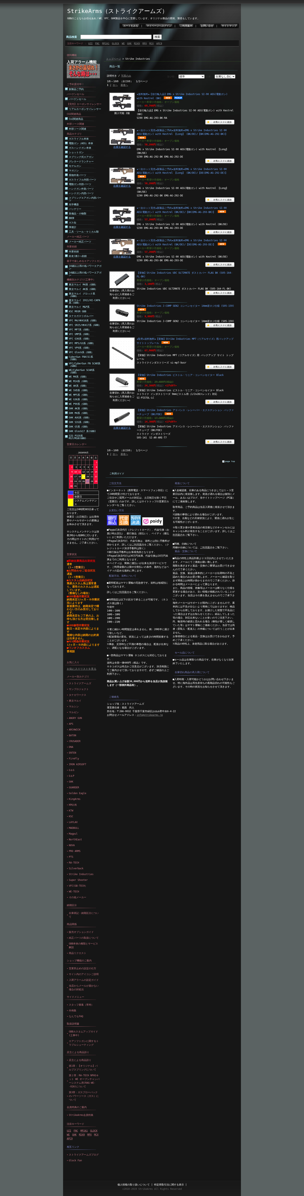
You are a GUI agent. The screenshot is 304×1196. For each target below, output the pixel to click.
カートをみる (130, 25)
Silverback (76, 868)
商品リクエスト (77, 953)
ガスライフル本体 (79, 138)
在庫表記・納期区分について (84, 915)
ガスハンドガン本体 (80, 147)
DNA (71, 747)
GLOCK (115, 43)
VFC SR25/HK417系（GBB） (85, 325)
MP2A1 (105, 43)
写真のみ (126, 75)
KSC (71, 816)
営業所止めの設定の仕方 (82, 968)
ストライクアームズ (80, 683)
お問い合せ (207, 25)
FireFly (74, 758)
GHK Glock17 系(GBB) (82, 431)
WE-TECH (74, 891)
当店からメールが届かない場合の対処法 (84, 987)
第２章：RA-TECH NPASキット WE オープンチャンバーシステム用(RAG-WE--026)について (84, 1081)
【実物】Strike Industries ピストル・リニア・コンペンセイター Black (180, 375)
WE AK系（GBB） (78, 385)
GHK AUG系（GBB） (80, 417)
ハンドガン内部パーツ (81, 193)
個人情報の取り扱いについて (133, 1184)
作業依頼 (74, 251)
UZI (90, 43)
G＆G (71, 770)
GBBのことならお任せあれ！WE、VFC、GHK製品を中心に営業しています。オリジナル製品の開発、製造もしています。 (133, 18)
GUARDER (74, 787)
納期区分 (72, 905)
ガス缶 (72, 222)
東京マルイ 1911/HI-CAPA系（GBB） (84, 301)
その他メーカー (77, 897)
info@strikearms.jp (150, 715)
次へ (115, 85)
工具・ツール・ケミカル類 (84, 231)
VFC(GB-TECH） (78, 885)
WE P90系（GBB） (79, 404)
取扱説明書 (73, 1024)
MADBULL (74, 828)
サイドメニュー (75, 997)
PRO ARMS (74, 851)
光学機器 (74, 204)
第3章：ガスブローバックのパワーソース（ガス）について (84, 1096)
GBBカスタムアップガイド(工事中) (83, 1033)
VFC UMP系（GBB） (80, 334)
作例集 (72, 1010)
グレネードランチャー (81, 161)
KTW (71, 810)
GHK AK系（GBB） (79, 408)
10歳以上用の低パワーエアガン (85, 267)
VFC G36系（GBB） (80, 338)
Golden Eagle (77, 793)
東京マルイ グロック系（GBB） (82, 295)
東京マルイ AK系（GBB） (83, 289)
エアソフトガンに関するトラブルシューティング (84, 1043)
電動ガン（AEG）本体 (81, 143)
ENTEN (72, 752)
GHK (129, 43)
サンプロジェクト (79, 689)
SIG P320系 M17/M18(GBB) (77, 437)
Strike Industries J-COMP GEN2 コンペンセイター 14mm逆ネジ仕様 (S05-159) (185, 305)
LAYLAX (73, 822)
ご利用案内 (186, 25)
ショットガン (76, 152)
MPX (144, 43)
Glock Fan (75, 1160)
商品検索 (71, 36)
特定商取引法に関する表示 (169, 1184)
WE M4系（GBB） (78, 376)
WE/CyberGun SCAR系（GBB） (82, 371)
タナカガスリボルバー (81, 316)
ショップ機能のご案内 (79, 960)
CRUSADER (74, 741)
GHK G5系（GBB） (79, 426)
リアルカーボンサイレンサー (85, 109)
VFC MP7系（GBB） (80, 329)
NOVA (72, 845)
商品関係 (72, 924)
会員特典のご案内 (77, 1107)
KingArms (74, 799)
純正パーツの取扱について (84, 937)
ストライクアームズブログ (84, 1154)
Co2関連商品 (76, 119)
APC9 (159, 43)
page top (230, 461)
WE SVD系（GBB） (79, 390)
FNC (97, 43)
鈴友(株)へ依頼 (78, 256)
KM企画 (73, 804)
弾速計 (72, 227)
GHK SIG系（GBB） (80, 422)
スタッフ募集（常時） (81, 1004)
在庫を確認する (122, 147)
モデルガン (75, 166)
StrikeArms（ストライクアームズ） (117, 11)
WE (123, 43)
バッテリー (75, 209)
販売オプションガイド (81, 932)
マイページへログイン (159, 25)
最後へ (124, 85)
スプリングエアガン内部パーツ (85, 199)
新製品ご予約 (76, 89)
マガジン (74, 170)
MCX (151, 43)
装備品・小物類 (77, 213)
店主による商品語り (78, 1052)
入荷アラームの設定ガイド (84, 980)
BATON (72, 735)
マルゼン (74, 712)
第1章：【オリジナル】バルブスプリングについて (83, 1067)
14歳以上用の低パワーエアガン (85, 274)
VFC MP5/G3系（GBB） (82, 343)
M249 (137, 43)
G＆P (71, 775)
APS (71, 723)
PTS (71, 856)
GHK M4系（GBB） (79, 413)
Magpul (73, 833)
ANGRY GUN (75, 718)
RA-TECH (74, 862)
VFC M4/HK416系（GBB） (83, 320)
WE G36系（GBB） (79, 399)
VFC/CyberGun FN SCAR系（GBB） (84, 364)
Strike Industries (81, 874)
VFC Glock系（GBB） (81, 352)
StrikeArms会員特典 (81, 1115)
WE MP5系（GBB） (79, 394)
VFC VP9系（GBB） (80, 347)
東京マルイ (75, 700)
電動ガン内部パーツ (80, 184)
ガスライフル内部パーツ (82, 179)
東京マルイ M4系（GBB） (83, 284)
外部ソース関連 (77, 128)
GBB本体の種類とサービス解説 (83, 945)
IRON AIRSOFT (77, 764)
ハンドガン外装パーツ (81, 188)
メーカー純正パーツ (80, 241)
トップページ (113, 58)
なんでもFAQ (76, 1016)
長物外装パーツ (77, 175)
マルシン (74, 706)
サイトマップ (229, 25)
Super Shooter (78, 880)
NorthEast (75, 839)
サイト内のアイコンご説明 (84, 974)
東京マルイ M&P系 (79, 306)
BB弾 (71, 218)
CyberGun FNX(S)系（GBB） (81, 358)
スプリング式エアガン (81, 157)
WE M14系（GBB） (79, 381)
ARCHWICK (74, 729)
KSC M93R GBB (77, 311)
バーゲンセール (77, 99)
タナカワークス (77, 695)
